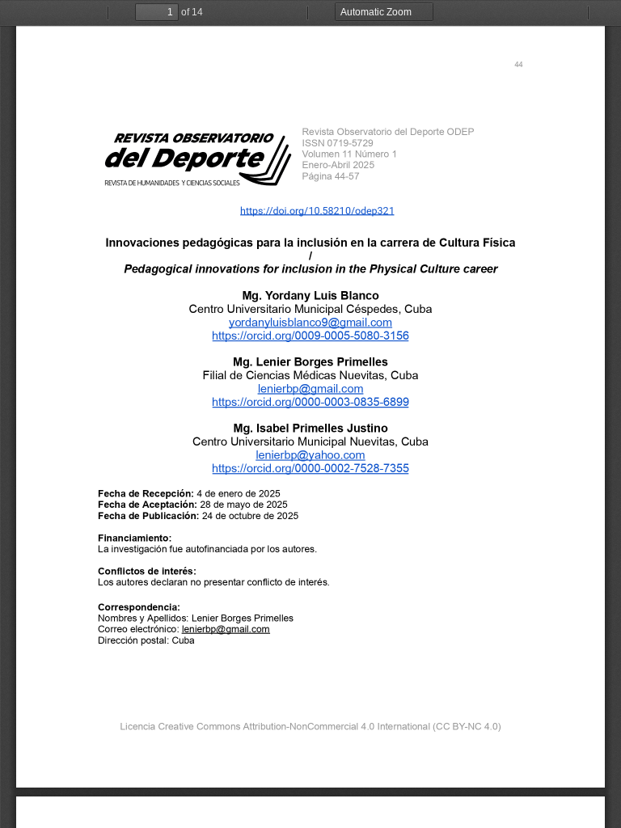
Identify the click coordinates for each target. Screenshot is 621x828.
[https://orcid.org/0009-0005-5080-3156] (310, 334)
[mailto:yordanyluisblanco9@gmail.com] (310, 321)
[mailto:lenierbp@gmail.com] (310, 388)
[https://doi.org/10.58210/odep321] (317, 211)
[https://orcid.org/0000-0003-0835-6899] (310, 401)
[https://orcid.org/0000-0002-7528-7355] (310, 468)
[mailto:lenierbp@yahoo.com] (310, 454)
